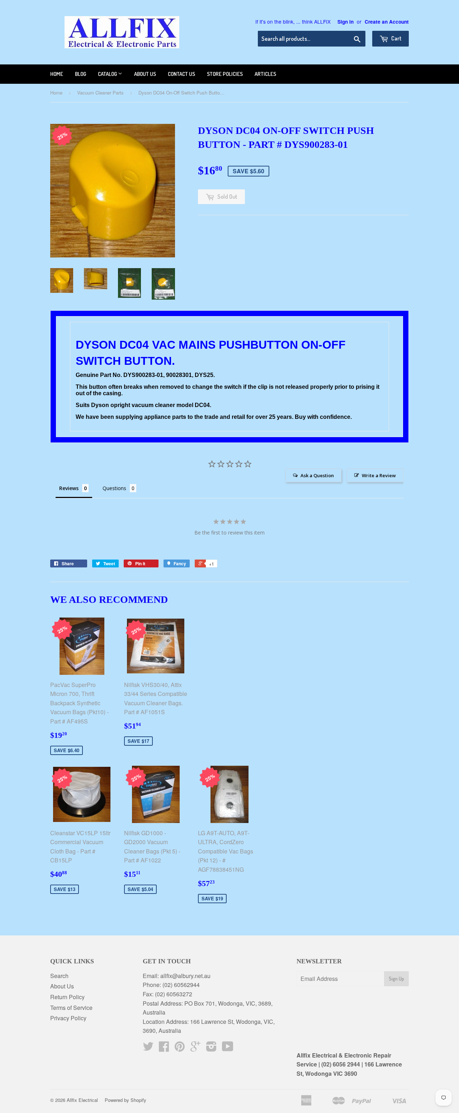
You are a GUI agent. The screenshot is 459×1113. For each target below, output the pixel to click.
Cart (396, 38)
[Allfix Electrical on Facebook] (163, 1048)
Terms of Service (71, 1007)
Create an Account (387, 21)
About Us (62, 986)
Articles (265, 74)
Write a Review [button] (379, 475)
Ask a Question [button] (317, 475)
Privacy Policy (68, 1018)
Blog (80, 74)
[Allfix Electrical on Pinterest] (179, 1048)
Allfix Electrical (82, 1100)
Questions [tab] (114, 488)
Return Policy (67, 997)
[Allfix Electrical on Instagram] (211, 1048)
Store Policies (225, 74)
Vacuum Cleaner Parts (100, 92)
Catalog (108, 74)
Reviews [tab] (69, 488)
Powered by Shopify (125, 1100)
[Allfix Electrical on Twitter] (148, 1048)
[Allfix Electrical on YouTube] (227, 1048)
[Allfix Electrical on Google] (195, 1048)
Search (59, 976)
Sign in (345, 21)
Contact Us (181, 74)
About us (145, 74)
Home (56, 74)
